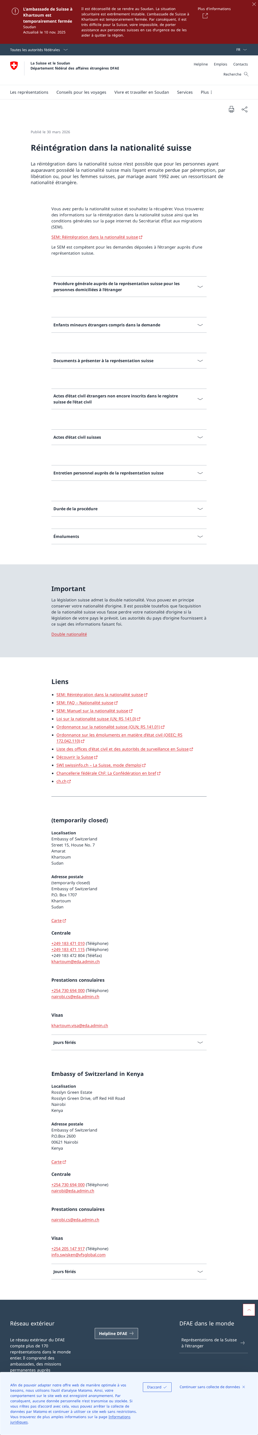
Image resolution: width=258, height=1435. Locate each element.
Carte (56, 920)
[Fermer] (254, 4)
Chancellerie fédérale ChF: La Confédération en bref (106, 773)
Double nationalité (69, 634)
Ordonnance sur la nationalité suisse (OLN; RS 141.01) (108, 727)
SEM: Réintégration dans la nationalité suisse (94, 237)
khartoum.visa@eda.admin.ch (79, 1025)
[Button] (204, 15)
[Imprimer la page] (231, 109)
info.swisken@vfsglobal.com (78, 1254)
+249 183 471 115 (68, 949)
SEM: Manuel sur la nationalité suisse (92, 710)
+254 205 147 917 (68, 1248)
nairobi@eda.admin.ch (72, 1190)
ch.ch (61, 781)
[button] (29, 92)
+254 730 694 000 (68, 990)
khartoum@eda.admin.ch (75, 961)
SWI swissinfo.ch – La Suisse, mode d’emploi (98, 765)
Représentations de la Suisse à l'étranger (209, 1343)
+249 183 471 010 (68, 943)
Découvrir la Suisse (74, 757)
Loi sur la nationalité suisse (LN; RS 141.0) (96, 719)
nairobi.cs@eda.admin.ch (75, 996)
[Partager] (244, 109)
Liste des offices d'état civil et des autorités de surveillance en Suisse (122, 749)
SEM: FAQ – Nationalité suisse (84, 702)
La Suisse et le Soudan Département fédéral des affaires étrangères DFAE (74, 65)
